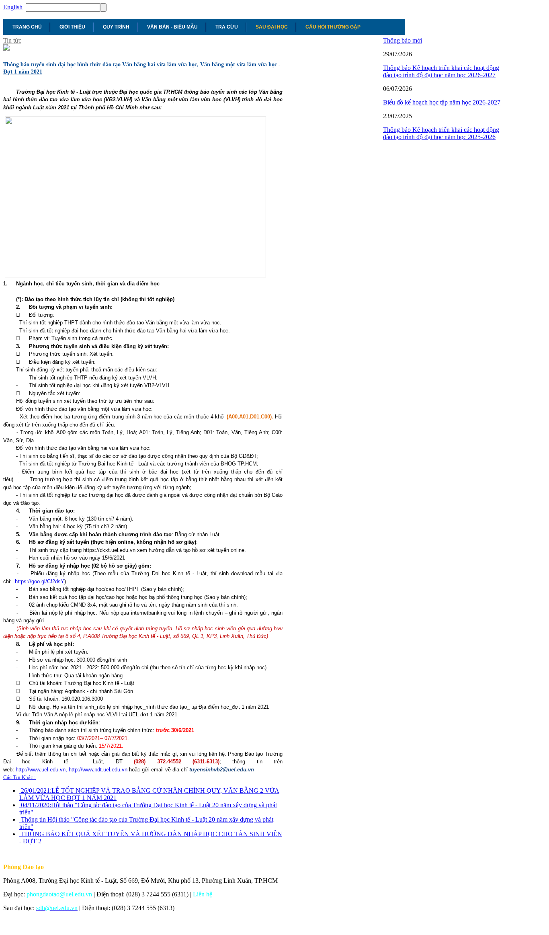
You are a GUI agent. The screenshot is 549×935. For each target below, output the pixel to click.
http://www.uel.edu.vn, (41, 770)
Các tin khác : (19, 777)
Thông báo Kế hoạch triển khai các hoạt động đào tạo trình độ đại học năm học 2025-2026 (441, 133)
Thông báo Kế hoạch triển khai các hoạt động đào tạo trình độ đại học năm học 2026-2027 (441, 71)
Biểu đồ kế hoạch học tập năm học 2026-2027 (441, 102)
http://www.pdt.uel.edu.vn (98, 770)
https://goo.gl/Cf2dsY (39, 581)
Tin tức (12, 40)
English (13, 7)
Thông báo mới (402, 40)
